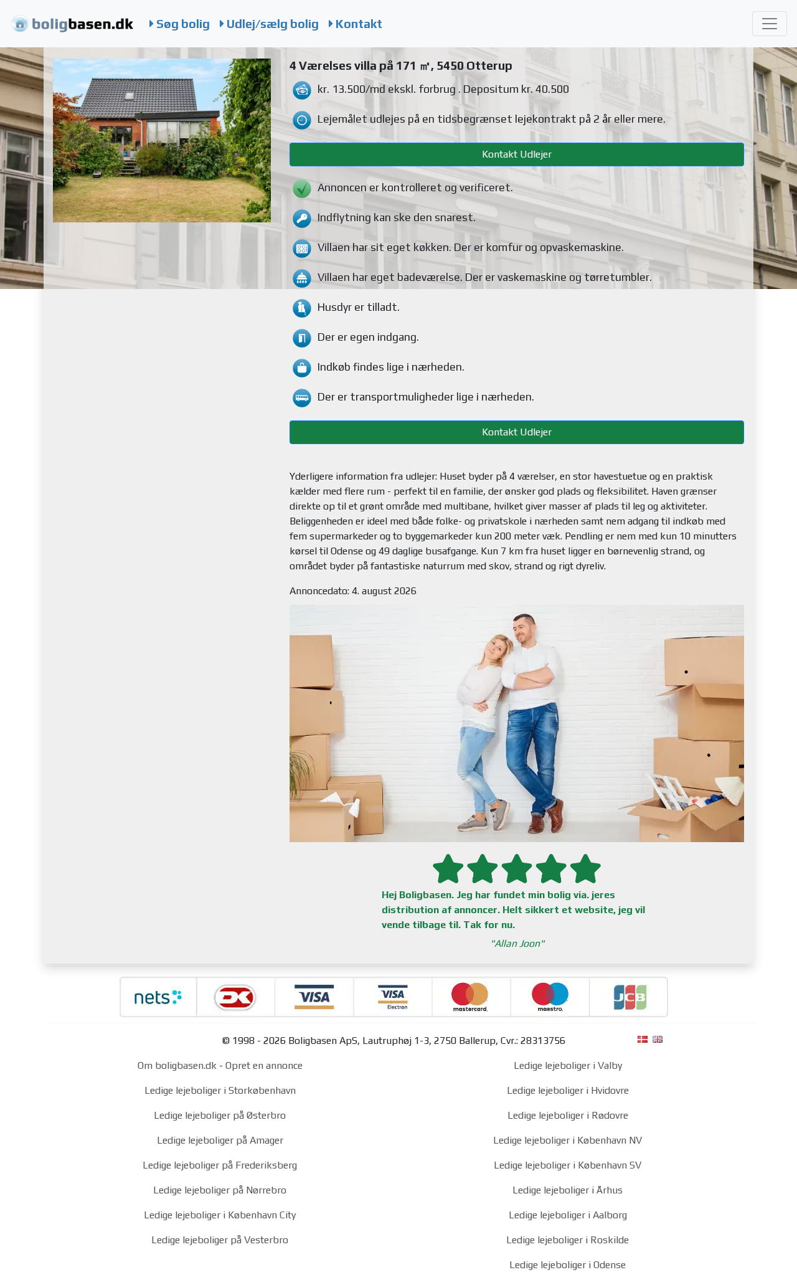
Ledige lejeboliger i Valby (568, 1065)
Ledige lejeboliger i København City (220, 1215)
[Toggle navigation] (769, 23)
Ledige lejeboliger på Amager (220, 1140)
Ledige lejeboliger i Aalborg (568, 1215)
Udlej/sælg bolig (271, 24)
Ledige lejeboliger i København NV (567, 1140)
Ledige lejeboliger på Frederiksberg (220, 1165)
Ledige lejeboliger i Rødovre (567, 1115)
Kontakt (357, 24)
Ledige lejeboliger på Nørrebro (219, 1190)
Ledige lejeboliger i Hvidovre (568, 1090)
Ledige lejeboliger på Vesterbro (219, 1240)
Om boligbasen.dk (177, 1065)
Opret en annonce (264, 1065)
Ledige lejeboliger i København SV (567, 1165)
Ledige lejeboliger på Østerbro (220, 1115)
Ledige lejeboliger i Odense (567, 1265)
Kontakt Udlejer (517, 154)
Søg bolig (182, 24)
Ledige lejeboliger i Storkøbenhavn (220, 1090)
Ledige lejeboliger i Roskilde (567, 1240)
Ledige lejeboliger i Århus (567, 1190)
